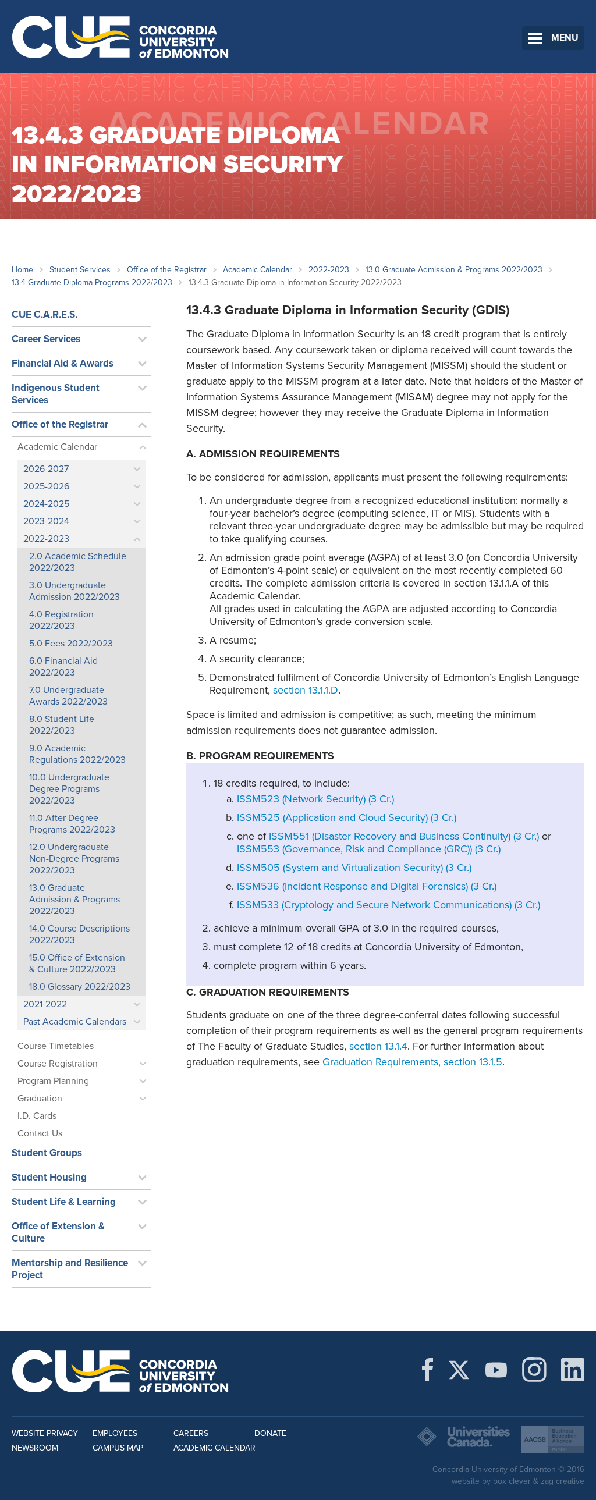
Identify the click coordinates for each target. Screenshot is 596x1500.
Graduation (39, 1098)
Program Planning (53, 1081)
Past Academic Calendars (74, 1022)
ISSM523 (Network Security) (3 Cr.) (315, 798)
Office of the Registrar (167, 270)
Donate (270, 1433)
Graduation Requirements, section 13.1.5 (412, 1061)
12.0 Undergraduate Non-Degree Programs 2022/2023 (74, 858)
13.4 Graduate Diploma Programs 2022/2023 (92, 282)
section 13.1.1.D (305, 690)
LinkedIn (572, 1369)
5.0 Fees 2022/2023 (71, 643)
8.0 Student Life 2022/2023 (61, 725)
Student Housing (49, 1177)
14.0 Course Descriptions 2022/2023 (79, 934)
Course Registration (57, 1063)
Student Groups (47, 1153)
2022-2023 (328, 270)
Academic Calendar (257, 270)
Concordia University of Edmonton (121, 37)
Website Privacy (45, 1433)
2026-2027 (46, 469)
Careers (190, 1433)
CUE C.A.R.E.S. (44, 314)
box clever (512, 1481)
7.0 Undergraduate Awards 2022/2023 (68, 696)
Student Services (80, 270)
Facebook (427, 1369)
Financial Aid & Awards (62, 363)
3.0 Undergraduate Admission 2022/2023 (74, 591)
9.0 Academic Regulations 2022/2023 (77, 754)
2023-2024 (46, 521)
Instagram (534, 1369)
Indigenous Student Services (56, 394)
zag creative (562, 1481)
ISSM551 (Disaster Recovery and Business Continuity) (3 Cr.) (404, 836)
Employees (115, 1433)
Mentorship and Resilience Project (70, 1269)
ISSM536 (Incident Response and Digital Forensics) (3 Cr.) (366, 886)
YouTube (496, 1369)
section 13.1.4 (376, 1046)
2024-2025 (46, 504)
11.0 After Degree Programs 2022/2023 (72, 824)
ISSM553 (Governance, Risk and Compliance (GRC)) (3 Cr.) (369, 849)
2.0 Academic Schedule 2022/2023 (77, 562)
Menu (565, 38)
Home (22, 270)
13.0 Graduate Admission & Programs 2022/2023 (454, 270)
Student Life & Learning (64, 1202)
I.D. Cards (36, 1116)
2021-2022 (45, 1004)
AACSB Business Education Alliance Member (553, 1439)
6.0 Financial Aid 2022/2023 (63, 666)
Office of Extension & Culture (58, 1232)
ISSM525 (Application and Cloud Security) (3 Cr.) (346, 817)
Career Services (46, 339)
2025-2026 (46, 486)
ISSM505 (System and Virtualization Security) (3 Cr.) (354, 867)
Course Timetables (55, 1046)
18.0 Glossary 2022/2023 (79, 987)
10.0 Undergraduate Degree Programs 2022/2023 (69, 789)
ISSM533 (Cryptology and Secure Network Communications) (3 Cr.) (388, 904)
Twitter (459, 1369)
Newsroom (35, 1448)
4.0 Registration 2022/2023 (61, 620)
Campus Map (118, 1448)
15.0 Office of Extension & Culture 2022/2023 (77, 963)
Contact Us (39, 1133)
